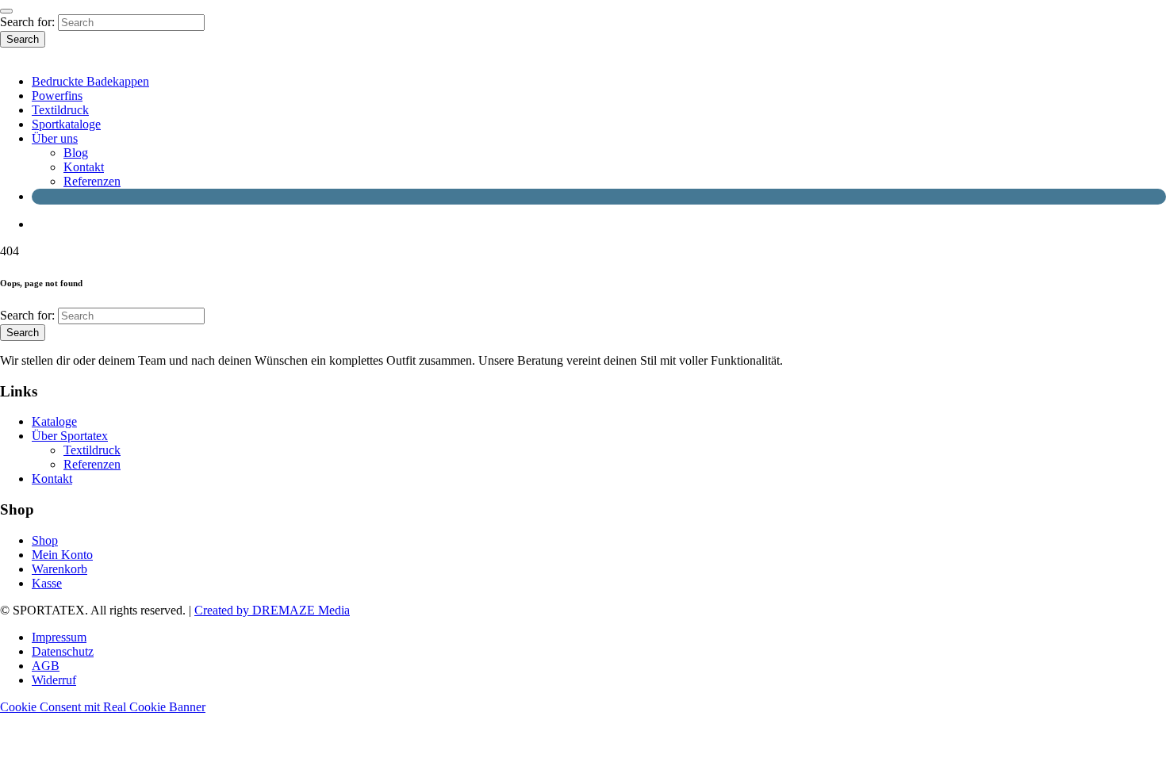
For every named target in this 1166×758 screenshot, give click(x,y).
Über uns (55, 138)
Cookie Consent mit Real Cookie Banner (102, 707)
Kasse (47, 583)
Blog (75, 152)
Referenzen (92, 181)
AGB (45, 665)
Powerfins (57, 95)
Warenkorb (59, 569)
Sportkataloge (66, 124)
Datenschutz (63, 651)
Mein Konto (62, 554)
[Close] (6, 11)
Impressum (59, 637)
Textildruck (60, 110)
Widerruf (54, 680)
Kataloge (54, 421)
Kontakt (83, 167)
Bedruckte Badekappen (90, 81)
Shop (45, 540)
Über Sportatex (70, 435)
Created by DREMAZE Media (272, 610)
